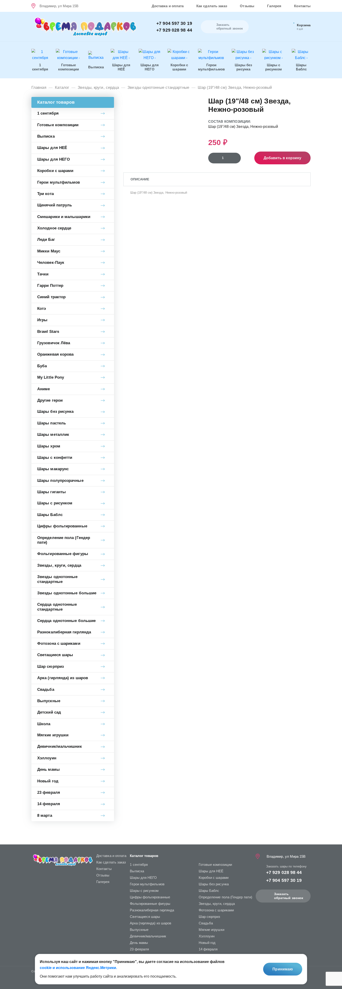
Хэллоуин (46, 758)
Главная (38, 87)
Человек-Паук (50, 262)
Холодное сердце (54, 228)
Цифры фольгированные (62, 526)
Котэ (41, 308)
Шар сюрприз (50, 666)
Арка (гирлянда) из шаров (62, 678)
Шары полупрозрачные (60, 480)
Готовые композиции (58, 125)
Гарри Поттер (50, 285)
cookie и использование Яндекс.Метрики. (78, 968)
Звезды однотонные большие (66, 593)
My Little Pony (50, 377)
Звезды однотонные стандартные (158, 87)
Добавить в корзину (282, 158)
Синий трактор (51, 297)
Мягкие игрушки (52, 735)
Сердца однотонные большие (66, 621)
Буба (42, 366)
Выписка (46, 136)
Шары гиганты (51, 492)
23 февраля (48, 792)
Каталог (62, 87)
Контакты (302, 6)
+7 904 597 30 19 (174, 23)
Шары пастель (51, 423)
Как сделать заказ (211, 6)
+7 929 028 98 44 (174, 30)
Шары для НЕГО (53, 159)
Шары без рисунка (55, 411)
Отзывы (247, 6)
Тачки (42, 274)
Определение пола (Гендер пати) (63, 540)
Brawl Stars (48, 331)
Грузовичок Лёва (53, 343)
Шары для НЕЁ (52, 148)
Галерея (274, 6)
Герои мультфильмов (58, 182)
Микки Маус (48, 251)
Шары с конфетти (54, 457)
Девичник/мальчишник (59, 746)
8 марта (44, 815)
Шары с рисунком (54, 503)
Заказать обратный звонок (288, 896)
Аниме (43, 389)
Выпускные (48, 701)
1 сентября (48, 113)
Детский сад (49, 712)
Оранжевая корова (55, 354)
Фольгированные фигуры (62, 554)
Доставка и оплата (168, 6)
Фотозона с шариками (58, 643)
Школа (43, 724)
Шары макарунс (53, 469)
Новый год (47, 781)
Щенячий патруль (54, 205)
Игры (42, 320)
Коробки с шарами (55, 171)
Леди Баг (46, 239)
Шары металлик (53, 434)
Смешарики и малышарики (63, 217)
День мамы (48, 769)
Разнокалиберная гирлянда (64, 632)
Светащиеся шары (55, 655)
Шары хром (48, 446)
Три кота (45, 194)
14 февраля (48, 804)
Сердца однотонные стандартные (57, 606)
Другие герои (50, 400)
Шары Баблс (50, 515)
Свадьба (45, 689)
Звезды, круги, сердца (98, 87)
